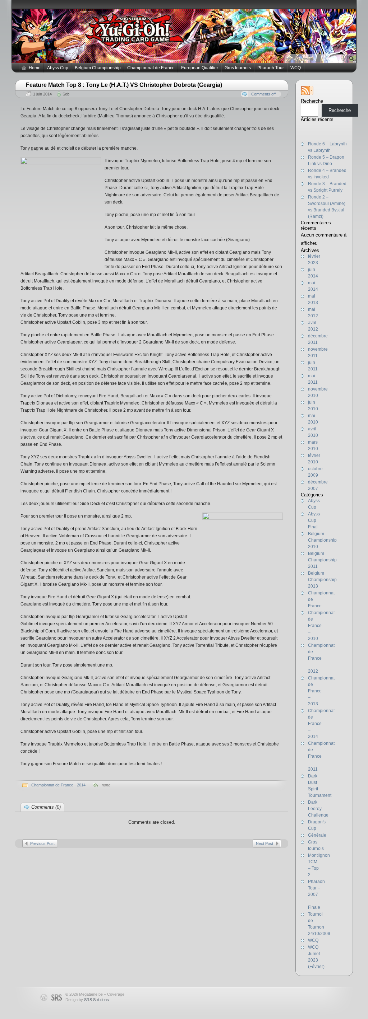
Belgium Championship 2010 (322, 540)
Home (35, 67)
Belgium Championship (98, 67)
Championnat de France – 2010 (321, 625)
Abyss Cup (57, 67)
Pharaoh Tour (270, 67)
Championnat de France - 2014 (58, 785)
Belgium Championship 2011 (322, 560)
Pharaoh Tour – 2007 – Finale (316, 894)
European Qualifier (199, 67)
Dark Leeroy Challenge (318, 809)
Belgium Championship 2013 (322, 580)
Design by (87, 999)
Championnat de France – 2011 (321, 756)
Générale (317, 835)
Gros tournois (238, 67)
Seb (66, 94)
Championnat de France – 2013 (321, 691)
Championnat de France (151, 67)
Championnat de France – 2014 (321, 723)
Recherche (312, 101)
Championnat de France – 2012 (321, 658)
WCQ (295, 67)
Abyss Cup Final (314, 520)
